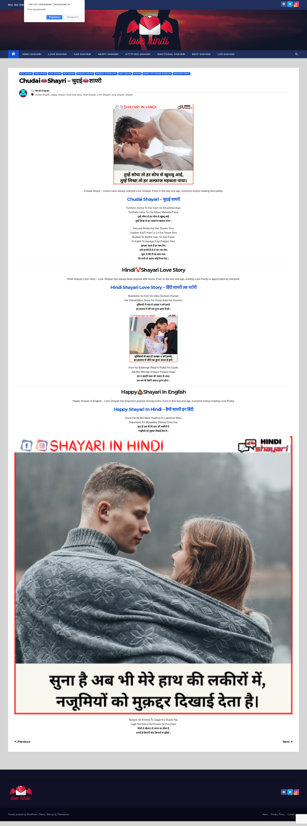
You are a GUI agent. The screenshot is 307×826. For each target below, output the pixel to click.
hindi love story (74, 94)
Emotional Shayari (171, 54)
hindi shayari (89, 94)
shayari (129, 94)
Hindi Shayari (31, 54)
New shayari (69, 73)
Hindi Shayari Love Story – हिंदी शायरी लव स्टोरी (153, 287)
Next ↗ (288, 741)
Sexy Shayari (125, 73)
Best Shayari (201, 54)
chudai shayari (42, 94)
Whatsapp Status (181, 73)
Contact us (293, 814)
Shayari (137, 73)
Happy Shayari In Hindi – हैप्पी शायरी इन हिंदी (153, 409)
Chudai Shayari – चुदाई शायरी (153, 199)
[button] (296, 54)
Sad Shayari (82, 54)
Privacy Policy (277, 814)
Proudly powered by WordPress (23, 814)
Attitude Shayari (137, 54)
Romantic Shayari (85, 73)
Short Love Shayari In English (157, 73)
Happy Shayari (108, 54)
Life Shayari (226, 54)
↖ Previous (22, 741)
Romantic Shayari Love (106, 73)
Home (265, 814)
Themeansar (63, 814)
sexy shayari (118, 94)
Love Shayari (57, 54)
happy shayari (58, 94)
